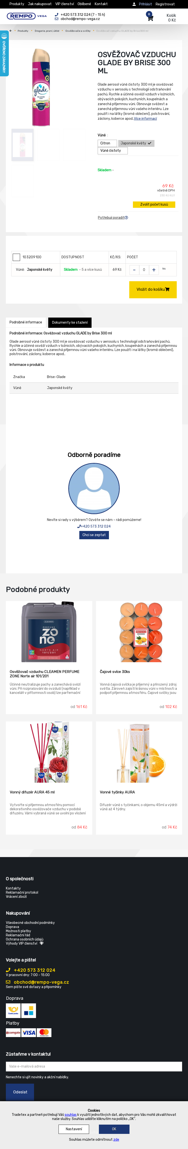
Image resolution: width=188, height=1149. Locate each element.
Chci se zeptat (94, 535)
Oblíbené (84, 4)
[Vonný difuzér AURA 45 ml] (49, 752)
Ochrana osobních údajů (24, 939)
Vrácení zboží (16, 897)
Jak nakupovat (40, 4)
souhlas (71, 1115)
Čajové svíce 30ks (115, 671)
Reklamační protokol (22, 892)
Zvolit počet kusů (154, 204)
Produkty (17, 4)
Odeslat (20, 1092)
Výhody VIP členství (21, 943)
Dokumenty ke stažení (70, 322)
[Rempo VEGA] (26, 15)
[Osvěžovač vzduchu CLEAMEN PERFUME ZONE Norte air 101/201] (49, 631)
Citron (105, 143)
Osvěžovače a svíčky (78, 31)
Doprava (12, 927)
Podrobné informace (26, 322)
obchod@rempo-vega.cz (41, 982)
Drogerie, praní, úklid (47, 31)
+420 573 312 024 (96, 526)
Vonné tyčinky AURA (117, 792)
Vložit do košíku (151, 289)
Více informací (145, 119)
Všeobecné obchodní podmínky (30, 923)
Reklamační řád (18, 935)
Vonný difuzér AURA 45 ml (32, 792)
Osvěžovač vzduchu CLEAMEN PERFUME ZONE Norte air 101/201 (44, 673)
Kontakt (101, 4)
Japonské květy (133, 143)
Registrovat (165, 4)
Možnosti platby (18, 931)
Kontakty (13, 888)
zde (116, 1140)
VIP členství (64, 4)
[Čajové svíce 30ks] (139, 631)
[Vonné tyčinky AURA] (139, 752)
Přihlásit (145, 4)
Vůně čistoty (110, 151)
